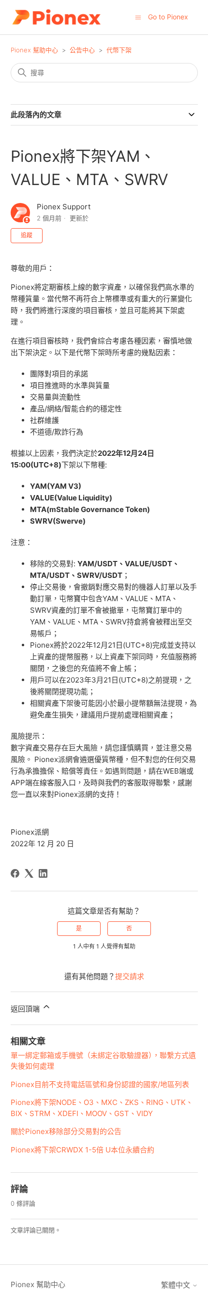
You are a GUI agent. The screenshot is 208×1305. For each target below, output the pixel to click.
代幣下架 (119, 50)
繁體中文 (176, 1285)
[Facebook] (15, 873)
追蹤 (26, 235)
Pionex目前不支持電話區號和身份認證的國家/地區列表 (100, 1084)
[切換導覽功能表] (138, 17)
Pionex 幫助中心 (34, 50)
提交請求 (129, 976)
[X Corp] (29, 873)
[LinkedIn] (43, 873)
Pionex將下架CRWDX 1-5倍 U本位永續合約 (82, 1149)
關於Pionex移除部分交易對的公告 (66, 1131)
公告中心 (82, 50)
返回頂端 (26, 1008)
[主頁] (56, 17)
